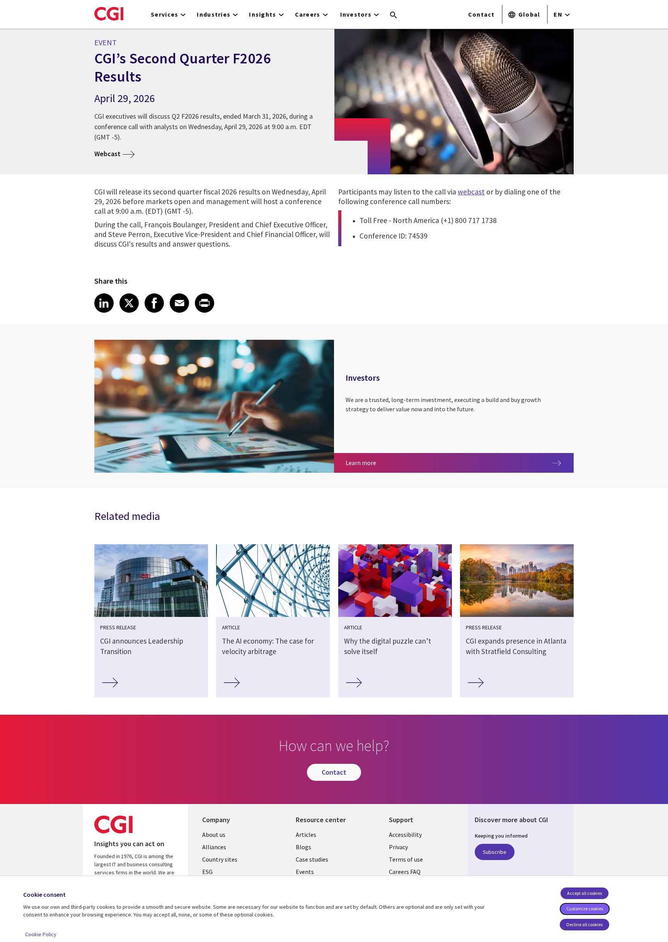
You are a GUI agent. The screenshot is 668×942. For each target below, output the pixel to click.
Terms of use (406, 859)
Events (305, 872)
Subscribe (494, 851)
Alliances (214, 847)
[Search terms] (393, 15)
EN (558, 14)
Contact (481, 14)
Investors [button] (356, 14)
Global (529, 14)
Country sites (219, 859)
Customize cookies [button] (584, 908)
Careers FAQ (405, 872)
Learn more (373, 462)
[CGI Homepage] (108, 13)
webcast (471, 191)
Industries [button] (213, 14)
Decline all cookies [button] (584, 924)
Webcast (107, 153)
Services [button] (164, 14)
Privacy (398, 847)
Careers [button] (307, 14)
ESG (207, 872)
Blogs (303, 847)
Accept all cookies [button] (584, 893)
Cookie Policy (40, 934)
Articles (306, 834)
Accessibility (405, 834)
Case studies (312, 859)
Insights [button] (262, 14)
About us (213, 834)
